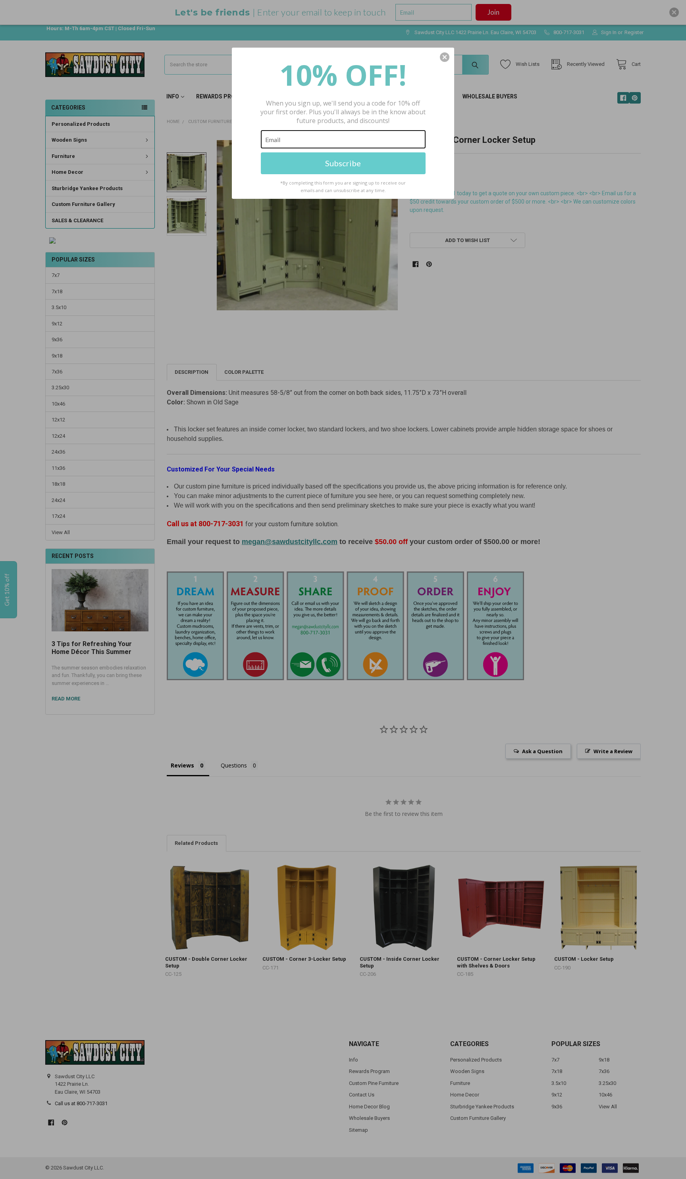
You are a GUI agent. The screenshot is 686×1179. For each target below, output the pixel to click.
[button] (444, 57)
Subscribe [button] (343, 163)
